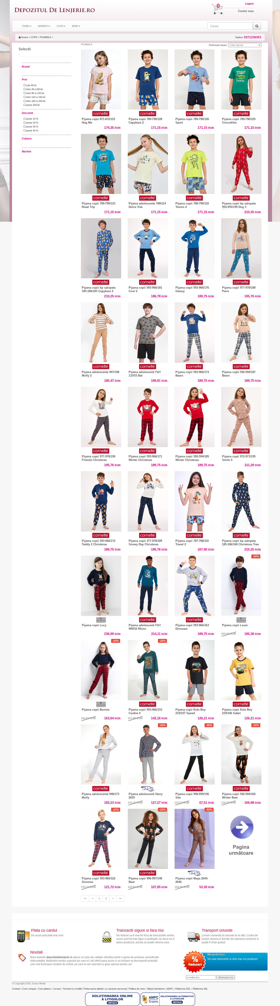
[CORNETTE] (101, 114)
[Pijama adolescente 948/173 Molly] (101, 753)
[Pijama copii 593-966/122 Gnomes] (101, 838)
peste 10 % (32, 118)
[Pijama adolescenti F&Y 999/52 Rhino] (148, 584)
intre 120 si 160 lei (35, 97)
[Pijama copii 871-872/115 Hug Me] (101, 78)
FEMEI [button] (25, 26)
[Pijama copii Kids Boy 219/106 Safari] (241, 670)
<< (85, 898)
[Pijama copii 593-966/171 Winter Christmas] (148, 416)
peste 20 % (32, 122)
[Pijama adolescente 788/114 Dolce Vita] (148, 163)
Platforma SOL (183, 988)
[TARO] (148, 789)
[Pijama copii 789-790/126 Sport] (195, 79)
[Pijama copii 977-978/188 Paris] (241, 247)
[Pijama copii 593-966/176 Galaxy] (195, 247)
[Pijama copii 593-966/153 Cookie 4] (148, 669)
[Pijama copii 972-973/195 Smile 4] (241, 416)
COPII (34, 37)
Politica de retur (137, 988)
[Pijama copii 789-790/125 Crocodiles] (241, 78)
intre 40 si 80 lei (34, 89)
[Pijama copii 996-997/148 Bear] (148, 838)
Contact (16, 988)
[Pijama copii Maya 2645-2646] (195, 839)
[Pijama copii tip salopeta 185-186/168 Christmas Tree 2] (241, 500)
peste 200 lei (33, 105)
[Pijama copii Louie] (241, 584)
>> (120, 898)
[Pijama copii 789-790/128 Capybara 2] (148, 79)
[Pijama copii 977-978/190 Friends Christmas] (101, 416)
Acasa (24, 37)
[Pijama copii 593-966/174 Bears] (195, 331)
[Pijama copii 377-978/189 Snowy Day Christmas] (148, 500)
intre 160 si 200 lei (35, 101)
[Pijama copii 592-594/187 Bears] (241, 331)
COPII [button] (60, 26)
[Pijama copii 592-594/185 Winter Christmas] (195, 416)
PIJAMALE (45, 37)
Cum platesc (45, 988)
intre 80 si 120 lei (35, 93)
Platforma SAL (200, 988)
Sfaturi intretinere (156, 988)
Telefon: (248, 37)
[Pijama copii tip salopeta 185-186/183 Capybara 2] (101, 248)
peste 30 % (32, 126)
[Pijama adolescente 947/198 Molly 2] (101, 331)
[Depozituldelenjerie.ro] (54, 10)
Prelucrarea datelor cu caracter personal (105, 988)
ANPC (170, 988)
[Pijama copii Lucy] (101, 584)
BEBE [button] (75, 26)
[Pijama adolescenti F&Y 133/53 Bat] (148, 332)
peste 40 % (32, 130)
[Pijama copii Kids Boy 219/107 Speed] (195, 670)
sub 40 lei (31, 85)
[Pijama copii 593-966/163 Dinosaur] (195, 584)
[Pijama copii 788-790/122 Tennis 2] (195, 163)
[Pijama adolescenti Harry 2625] (148, 754)
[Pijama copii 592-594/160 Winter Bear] (241, 753)
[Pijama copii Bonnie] (101, 669)
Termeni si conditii (72, 988)
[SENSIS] (101, 620)
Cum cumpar (29, 988)
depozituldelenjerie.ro (59, 957)
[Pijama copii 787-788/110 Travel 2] (195, 500)
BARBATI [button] (43, 26)
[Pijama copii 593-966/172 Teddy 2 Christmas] (101, 500)
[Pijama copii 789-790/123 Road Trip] (101, 163)
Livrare (57, 988)
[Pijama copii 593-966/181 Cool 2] (148, 247)
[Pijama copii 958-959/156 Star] (195, 753)
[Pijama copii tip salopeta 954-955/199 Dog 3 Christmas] (241, 164)
